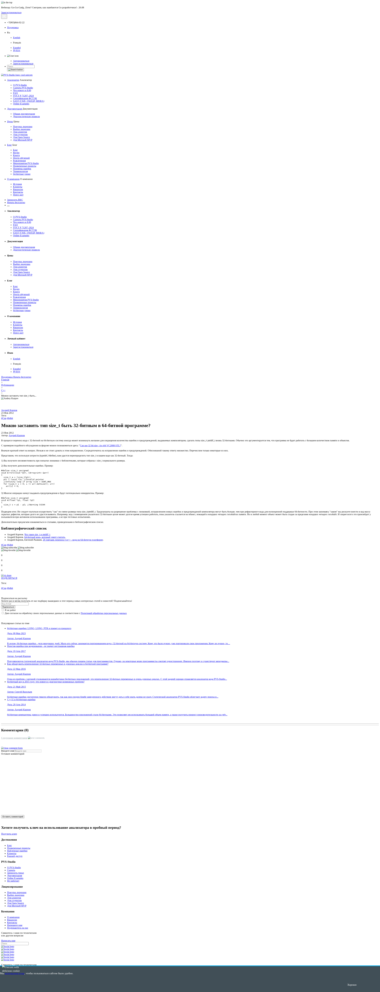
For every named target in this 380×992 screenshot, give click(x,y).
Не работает (13, 881)
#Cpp (3, 418)
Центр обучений (21, 158)
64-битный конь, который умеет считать (44, 537)
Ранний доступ (14, 856)
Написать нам (8, 940)
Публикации (7, 385)
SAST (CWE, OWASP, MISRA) (28, 101)
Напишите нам (14, 925)
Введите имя (7, 751)
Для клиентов (20, 132)
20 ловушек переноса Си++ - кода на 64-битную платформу (73, 540)
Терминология (20, 171)
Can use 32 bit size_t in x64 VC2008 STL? (100, 445)
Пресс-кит (18, 195)
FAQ (15, 93)
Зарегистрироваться (11, 12)
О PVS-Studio (20, 85)
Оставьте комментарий (12, 754)
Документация (14, 109)
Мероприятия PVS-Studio (26, 163)
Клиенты (17, 186)
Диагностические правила (26, 116)
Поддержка (13, 27)
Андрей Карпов (9, 410)
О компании (13, 179)
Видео (16, 152)
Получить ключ (9, 834)
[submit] (15, 69)
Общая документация (24, 114)
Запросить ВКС (15, 200)
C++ (3, 390)
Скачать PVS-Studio (23, 87)
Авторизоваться (21, 61)
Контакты (18, 192)
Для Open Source (21, 137)
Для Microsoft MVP (22, 140)
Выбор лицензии (21, 129)
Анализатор (13, 80)
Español (17, 47)
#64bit (10, 418)
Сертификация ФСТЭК (25, 98)
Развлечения (19, 160)
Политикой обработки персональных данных (104, 613)
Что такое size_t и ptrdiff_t (37, 534)
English (16, 37)
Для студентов (20, 134)
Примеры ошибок (22, 168)
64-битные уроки (21, 174)
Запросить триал (15, 873)
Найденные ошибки (17, 851)
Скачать (11, 870)
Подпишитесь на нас (17, 928)
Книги (16, 155)
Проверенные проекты (24, 166)
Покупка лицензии (22, 126)
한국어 (16, 50)
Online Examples (21, 103)
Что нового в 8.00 (22, 90)
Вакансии (18, 189)
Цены (10, 121)
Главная (5, 379)
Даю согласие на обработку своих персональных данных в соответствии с (65, 613)
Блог (9, 145)
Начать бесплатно (16, 202)
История (17, 184)
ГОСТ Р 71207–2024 (23, 95)
